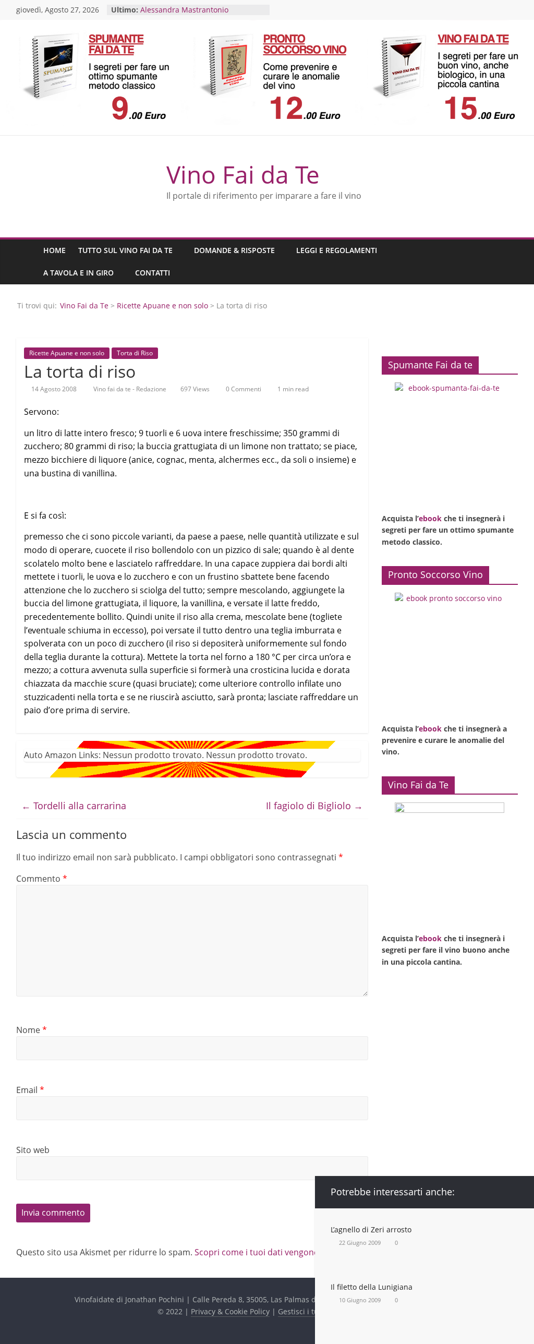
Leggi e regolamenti (336, 250)
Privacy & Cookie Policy (230, 1311)
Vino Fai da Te (243, 174)
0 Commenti (242, 389)
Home (54, 250)
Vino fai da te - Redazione (130, 389)
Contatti (152, 273)
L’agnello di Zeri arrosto (371, 1229)
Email (30, 1090)
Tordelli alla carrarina (73, 805)
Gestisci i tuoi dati (309, 1311)
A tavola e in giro (78, 273)
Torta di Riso (135, 353)
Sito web (33, 1150)
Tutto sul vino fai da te (125, 250)
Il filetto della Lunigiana (371, 1287)
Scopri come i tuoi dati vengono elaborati (276, 1252)
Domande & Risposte (234, 250)
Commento (41, 878)
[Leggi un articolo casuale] (507, 262)
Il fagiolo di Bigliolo (314, 805)
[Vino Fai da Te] (26, 261)
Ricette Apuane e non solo (162, 305)
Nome (31, 1030)
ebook (430, 518)
